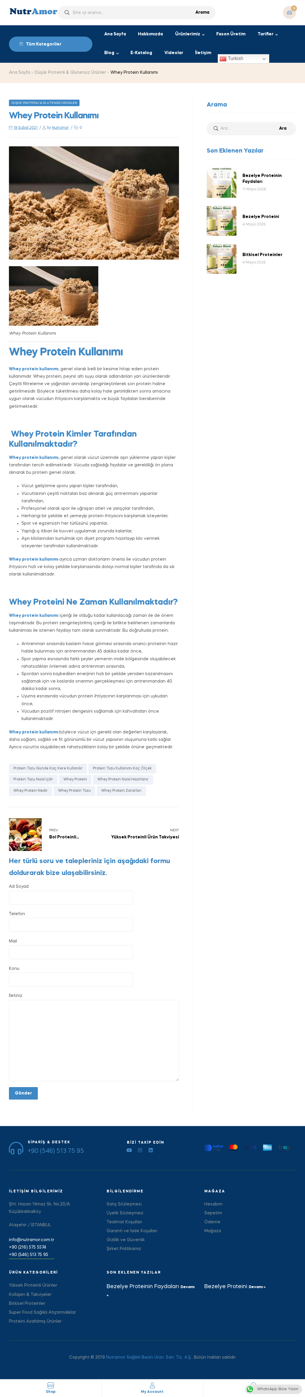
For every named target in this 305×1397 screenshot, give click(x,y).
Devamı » (257, 1287)
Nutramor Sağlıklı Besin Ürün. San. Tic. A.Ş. (149, 1357)
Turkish (235, 58)
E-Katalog (141, 53)
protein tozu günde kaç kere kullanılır (48, 768)
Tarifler (265, 34)
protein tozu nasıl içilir (33, 779)
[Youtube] (129, 1150)
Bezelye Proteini (226, 1286)
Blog (109, 53)
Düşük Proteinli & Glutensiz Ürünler (70, 72)
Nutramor (60, 128)
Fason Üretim (230, 34)
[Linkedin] (150, 1150)
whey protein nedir (30, 791)
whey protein (75, 779)
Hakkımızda (150, 34)
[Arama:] (251, 128)
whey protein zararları (121, 791)
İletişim (203, 53)
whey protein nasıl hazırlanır (123, 779)
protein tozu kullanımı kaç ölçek (122, 768)
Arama (202, 12)
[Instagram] (140, 1150)
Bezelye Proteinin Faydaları (143, 1286)
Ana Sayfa (115, 34)
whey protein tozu (74, 791)
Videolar (173, 53)
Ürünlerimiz (187, 34)
